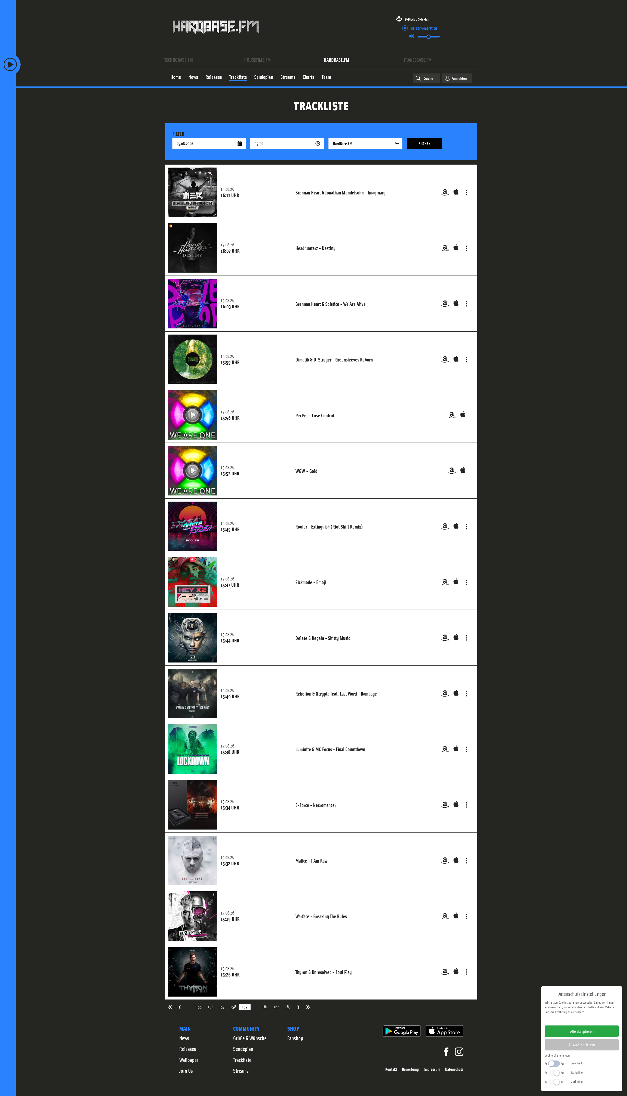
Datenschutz (454, 1069)
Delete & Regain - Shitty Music (322, 638)
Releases (187, 1049)
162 (276, 1006)
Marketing (576, 1081)
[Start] (170, 1007)
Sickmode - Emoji (310, 582)
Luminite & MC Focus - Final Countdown (330, 749)
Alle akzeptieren (581, 1031)
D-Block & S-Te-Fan (417, 19)
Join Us (186, 1070)
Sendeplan (243, 1049)
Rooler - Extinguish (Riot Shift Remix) (329, 526)
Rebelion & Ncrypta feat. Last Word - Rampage (336, 693)
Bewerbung (410, 1069)
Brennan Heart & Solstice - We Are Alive (330, 304)
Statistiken (576, 1072)
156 (210, 1006)
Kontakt (391, 1069)
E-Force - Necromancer (315, 805)
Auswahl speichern (582, 1044)
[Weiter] (298, 1007)
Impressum (432, 1069)
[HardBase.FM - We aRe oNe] (216, 37)
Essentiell (576, 1063)
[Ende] (308, 1007)
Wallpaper (188, 1060)
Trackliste (242, 1060)
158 (233, 1006)
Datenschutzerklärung (590, 1019)
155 (199, 1006)
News (184, 1038)
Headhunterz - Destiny (315, 248)
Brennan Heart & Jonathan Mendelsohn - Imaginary (340, 192)
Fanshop (295, 1038)
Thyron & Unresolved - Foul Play (323, 972)
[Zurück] (179, 1007)
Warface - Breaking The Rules (321, 916)
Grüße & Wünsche (249, 1038)
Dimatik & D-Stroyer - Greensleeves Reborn (334, 359)
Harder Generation (424, 27)
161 (265, 1006)
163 (288, 1006)
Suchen (425, 143)
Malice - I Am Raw (311, 860)
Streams (241, 1070)
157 (222, 1006)
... (188, 1006)
